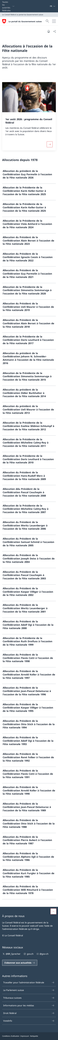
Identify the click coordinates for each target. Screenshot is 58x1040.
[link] (29, 175)
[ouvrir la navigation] (54, 21)
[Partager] (54, 31)
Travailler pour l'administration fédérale (23, 982)
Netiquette (34, 1036)
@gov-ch (44, 953)
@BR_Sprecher (13, 953)
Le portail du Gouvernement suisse (25, 21)
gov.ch (30, 953)
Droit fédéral (9, 1013)
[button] (53, 911)
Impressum (24, 1036)
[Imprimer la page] (49, 31)
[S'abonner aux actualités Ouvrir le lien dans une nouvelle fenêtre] (48, 6)
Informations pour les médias (18, 1005)
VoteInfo (7, 1020)
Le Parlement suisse (13, 990)
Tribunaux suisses (12, 997)
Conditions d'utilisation (10, 1036)
